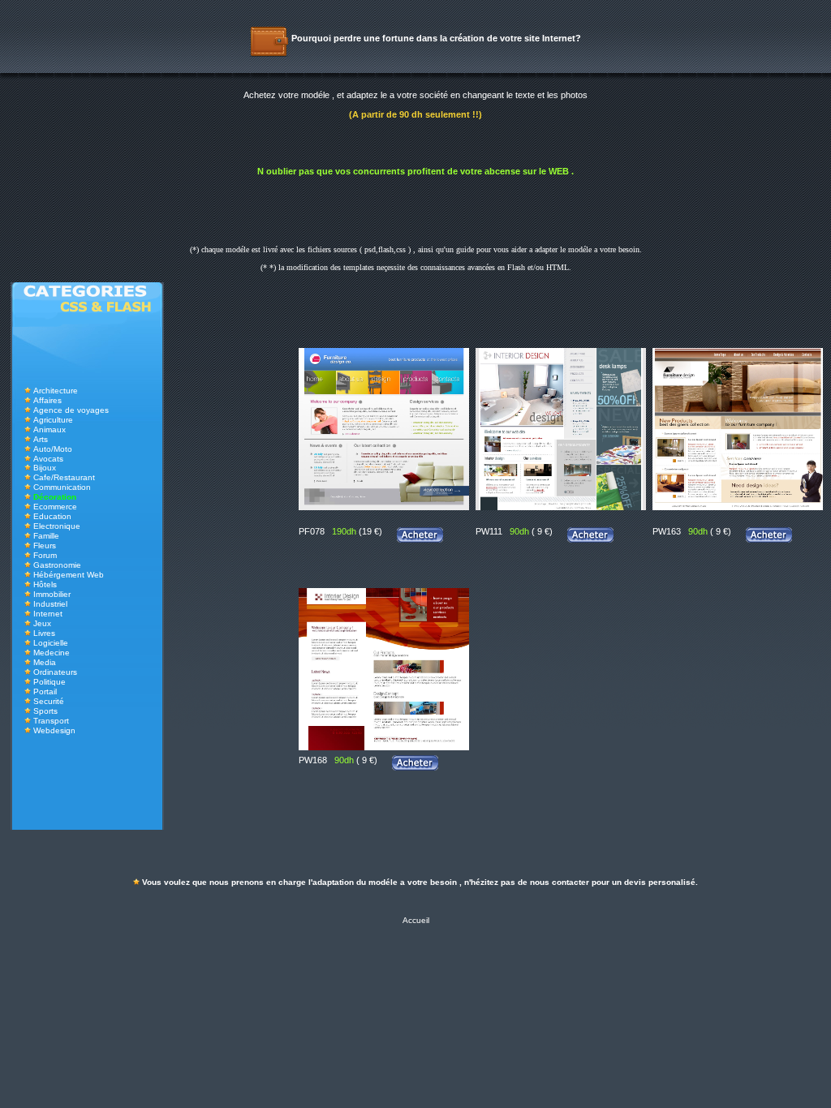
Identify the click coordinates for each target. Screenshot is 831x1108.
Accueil (416, 920)
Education (52, 516)
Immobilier (52, 594)
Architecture (55, 390)
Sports (45, 710)
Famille (46, 535)
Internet (47, 613)
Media (44, 662)
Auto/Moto (52, 448)
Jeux (42, 623)
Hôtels (45, 584)
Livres (44, 633)
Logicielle (50, 642)
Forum (45, 555)
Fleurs (44, 545)
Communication (62, 487)
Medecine (51, 652)
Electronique (56, 526)
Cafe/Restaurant (64, 477)
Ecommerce (55, 506)
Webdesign (54, 730)
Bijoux (44, 467)
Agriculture (53, 419)
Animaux (49, 429)
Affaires (47, 400)
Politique (49, 681)
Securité (48, 701)
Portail (45, 691)
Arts (40, 439)
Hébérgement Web (68, 574)
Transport (51, 720)
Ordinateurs (55, 672)
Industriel (50, 603)
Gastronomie (57, 564)
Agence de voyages (71, 410)
